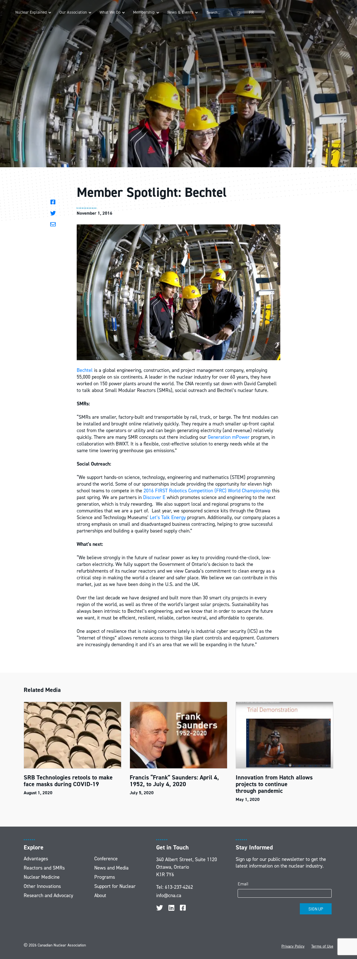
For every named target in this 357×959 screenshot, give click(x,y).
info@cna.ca (168, 895)
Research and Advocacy (48, 895)
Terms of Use (322, 946)
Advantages (36, 858)
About (100, 895)
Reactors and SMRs (44, 868)
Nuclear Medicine (42, 877)
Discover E (154, 497)
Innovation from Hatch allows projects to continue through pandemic (274, 784)
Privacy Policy (293, 946)
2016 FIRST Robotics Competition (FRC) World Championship (207, 490)
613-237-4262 (179, 887)
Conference (106, 858)
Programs (104, 877)
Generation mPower (229, 437)
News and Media (111, 868)
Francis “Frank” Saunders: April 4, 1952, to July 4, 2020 (174, 780)
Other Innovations (42, 886)
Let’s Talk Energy (168, 517)
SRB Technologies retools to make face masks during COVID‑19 (68, 780)
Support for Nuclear (115, 886)
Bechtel (85, 370)
